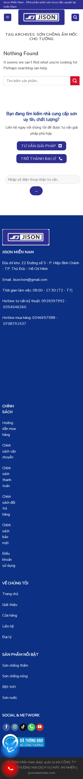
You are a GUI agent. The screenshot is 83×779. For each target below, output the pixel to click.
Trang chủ (10, 593)
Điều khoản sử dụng (8, 559)
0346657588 (43, 317)
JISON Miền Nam (23, 762)
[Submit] (75, 80)
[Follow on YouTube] (40, 727)
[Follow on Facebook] (6, 727)
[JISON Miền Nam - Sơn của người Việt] (41, 17)
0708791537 (14, 323)
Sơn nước (9, 697)
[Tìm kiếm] (75, 17)
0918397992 (53, 301)
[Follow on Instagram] (15, 727)
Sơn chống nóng (15, 676)
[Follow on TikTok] (23, 727)
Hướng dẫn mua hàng (9, 428)
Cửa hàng (9, 615)
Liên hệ (8, 626)
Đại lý (7, 637)
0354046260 (14, 307)
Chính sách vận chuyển (9, 451)
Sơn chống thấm (15, 665)
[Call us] (31, 727)
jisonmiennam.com (41, 772)
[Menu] (8, 17)
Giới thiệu (9, 604)
